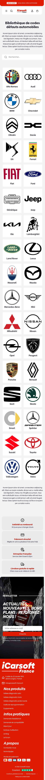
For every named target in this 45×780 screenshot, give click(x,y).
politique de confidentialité (30, 640)
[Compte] (32, 11)
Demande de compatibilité (13, 722)
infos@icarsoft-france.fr (14, 683)
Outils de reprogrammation (13, 704)
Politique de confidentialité (22, 777)
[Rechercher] (11, 11)
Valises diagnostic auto (12, 693)
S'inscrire (22, 634)
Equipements (8, 708)
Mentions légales (31, 774)
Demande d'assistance (12, 718)
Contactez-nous (10, 748)
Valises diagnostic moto (12, 697)
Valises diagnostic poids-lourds (15, 701)
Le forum (6, 737)
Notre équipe (8, 751)
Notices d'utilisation (10, 730)
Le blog (6, 734)
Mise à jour (7, 726)
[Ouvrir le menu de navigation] (6, 11)
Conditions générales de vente (14, 774)
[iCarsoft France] (22, 11)
